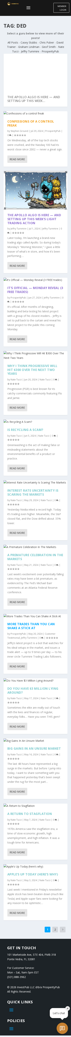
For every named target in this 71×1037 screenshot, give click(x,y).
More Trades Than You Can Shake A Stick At (31, 626)
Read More (17, 159)
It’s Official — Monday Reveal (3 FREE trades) (35, 290)
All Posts (13, 42)
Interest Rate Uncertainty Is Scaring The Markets (33, 492)
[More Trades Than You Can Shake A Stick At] (36, 616)
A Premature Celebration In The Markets (35, 557)
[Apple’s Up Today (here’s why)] (36, 866)
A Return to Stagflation (29, 814)
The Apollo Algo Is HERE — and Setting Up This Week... (33, 99)
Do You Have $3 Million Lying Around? (33, 690)
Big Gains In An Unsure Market (34, 748)
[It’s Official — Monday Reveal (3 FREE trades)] (36, 280)
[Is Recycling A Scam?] (36, 422)
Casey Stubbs (29, 42)
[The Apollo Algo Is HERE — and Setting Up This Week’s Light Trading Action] (36, 190)
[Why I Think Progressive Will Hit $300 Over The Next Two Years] (36, 355)
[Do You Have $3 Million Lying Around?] (36, 680)
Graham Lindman (28, 47)
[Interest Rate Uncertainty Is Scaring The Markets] (36, 482)
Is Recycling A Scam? (25, 430)
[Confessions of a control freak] (36, 113)
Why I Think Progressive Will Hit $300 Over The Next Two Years (32, 370)
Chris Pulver (47, 42)
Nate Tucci (16, 379)
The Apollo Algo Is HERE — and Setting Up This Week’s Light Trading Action (34, 219)
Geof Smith (49, 47)
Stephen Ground (19, 131)
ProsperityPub (50, 51)
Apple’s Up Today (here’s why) (32, 874)
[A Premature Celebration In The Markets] (36, 547)
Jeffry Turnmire (30, 51)
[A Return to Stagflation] (36, 806)
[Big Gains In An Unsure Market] (36, 740)
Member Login (62, 8)
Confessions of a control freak (30, 123)
